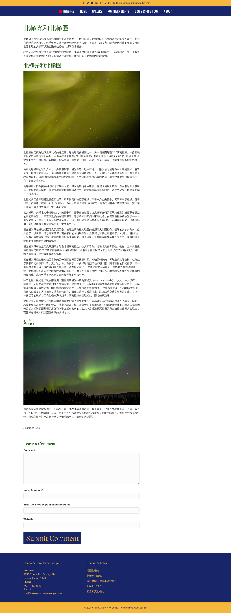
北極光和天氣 (94, 575)
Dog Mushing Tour (146, 11)
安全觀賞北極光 (95, 591)
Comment (29, 450)
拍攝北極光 (93, 570)
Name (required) (33, 490)
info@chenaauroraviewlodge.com (42, 593)
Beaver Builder (139, 608)
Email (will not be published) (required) (47, 504)
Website (28, 519)
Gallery (97, 11)
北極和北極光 (94, 586)
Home (83, 11)
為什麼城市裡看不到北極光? (102, 580)
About (168, 11)
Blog (37, 427)
